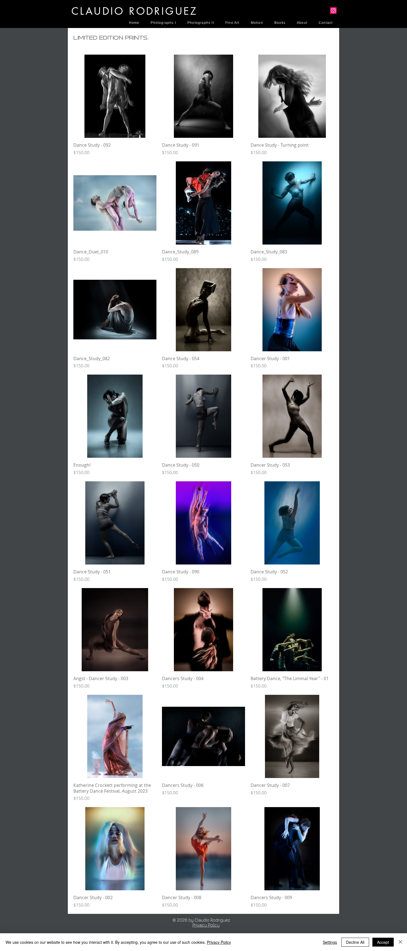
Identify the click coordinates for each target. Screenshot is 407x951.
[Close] (400, 942)
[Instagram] (333, 10)
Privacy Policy (206, 924)
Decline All (355, 942)
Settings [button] (330, 942)
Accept (383, 942)
